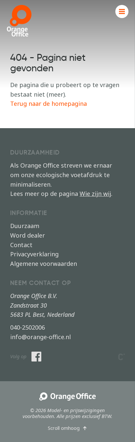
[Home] (19, 20)
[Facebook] (36, 356)
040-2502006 (27, 327)
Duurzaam (24, 226)
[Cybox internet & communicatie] (121, 357)
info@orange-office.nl (40, 337)
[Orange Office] (67, 397)
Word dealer (27, 235)
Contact (21, 245)
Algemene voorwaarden (43, 264)
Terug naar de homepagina (48, 103)
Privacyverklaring (34, 254)
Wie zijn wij (95, 194)
